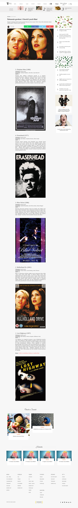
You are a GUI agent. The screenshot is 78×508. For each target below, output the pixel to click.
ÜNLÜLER (8, 485)
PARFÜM (19, 485)
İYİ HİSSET (33, 3)
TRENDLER (8, 483)
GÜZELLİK (21, 3)
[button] (17, 286)
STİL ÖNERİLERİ (9, 479)
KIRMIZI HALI (53, 483)
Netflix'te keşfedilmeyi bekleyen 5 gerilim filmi (29, 353)
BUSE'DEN (42, 490)
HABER (30, 490)
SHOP (41, 492)
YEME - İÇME (31, 481)
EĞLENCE (39, 3)
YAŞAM (27, 3)
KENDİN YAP (8, 487)
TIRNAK (19, 479)
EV (29, 479)
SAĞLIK (41, 476)
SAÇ (18, 476)
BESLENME (42, 479)
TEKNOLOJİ (31, 487)
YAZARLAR (45, 3)
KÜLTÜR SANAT (13, 16)
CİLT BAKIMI (20, 483)
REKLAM (41, 497)
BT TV (63, 474)
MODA (15, 3)
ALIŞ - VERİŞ (8, 476)
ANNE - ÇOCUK (31, 483)
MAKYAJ (19, 481)
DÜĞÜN (7, 490)
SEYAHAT (30, 476)
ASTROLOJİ (42, 483)
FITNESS (41, 481)
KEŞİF (30, 492)
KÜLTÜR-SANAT (65, 485)
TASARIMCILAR (9, 481)
